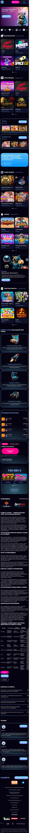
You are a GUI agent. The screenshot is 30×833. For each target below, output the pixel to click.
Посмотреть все (20, 35)
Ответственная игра (14, 802)
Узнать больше (6, 280)
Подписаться (6, 164)
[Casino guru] (6, 818)
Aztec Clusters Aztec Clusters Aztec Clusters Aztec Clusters (13, 416)
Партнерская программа (21, 777)
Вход (24, 2)
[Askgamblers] (14, 818)
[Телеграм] (23, 782)
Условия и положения (14, 809)
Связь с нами (14, 812)
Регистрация (15, 2)
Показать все (14, 489)
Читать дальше (6, 459)
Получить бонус (6, 16)
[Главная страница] (2, 2)
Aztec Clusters (9, 421)
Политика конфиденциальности (14, 800)
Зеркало (5, 679)
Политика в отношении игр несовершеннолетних (14, 793)
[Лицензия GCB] (14, 782)
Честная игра (14, 805)
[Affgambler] (22, 818)
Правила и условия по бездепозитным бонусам (14, 787)
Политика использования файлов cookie (14, 795)
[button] (12, 114)
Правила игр (14, 807)
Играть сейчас (22, 121)
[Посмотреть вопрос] (27, 690)
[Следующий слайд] (26, 24)
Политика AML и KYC (14, 797)
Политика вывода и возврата (14, 789)
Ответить (23, 726)
